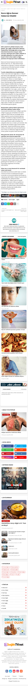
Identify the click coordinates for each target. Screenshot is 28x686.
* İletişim (14, 676)
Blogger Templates (13, 678)
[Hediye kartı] (4, 548)
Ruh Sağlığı (5, 574)
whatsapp (8, 449)
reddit (21, 449)
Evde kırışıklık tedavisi (13, 553)
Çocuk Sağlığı (6, 577)
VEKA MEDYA (13, 224)
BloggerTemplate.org (14, 681)
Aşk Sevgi (15, 592)
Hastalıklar (14, 572)
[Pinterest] (11, 204)
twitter (21, 446)
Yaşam (12, 574)
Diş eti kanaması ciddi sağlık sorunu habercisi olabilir (13, 259)
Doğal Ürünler (6, 569)
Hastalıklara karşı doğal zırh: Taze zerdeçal (13, 524)
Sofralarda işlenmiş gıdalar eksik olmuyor (12, 353)
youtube (21, 457)
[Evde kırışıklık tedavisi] (4, 555)
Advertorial (15, 587)
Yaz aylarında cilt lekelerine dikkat (10, 306)
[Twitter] (5, 204)
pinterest (8, 453)
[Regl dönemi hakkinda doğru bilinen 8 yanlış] (4, 540)
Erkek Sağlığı (15, 569)
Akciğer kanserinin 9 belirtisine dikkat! (11, 432)
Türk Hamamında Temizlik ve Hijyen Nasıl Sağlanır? (16, 532)
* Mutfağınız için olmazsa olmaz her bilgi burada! (13, 192)
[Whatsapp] (8, 204)
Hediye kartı (11, 546)
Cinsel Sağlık (6, 567)
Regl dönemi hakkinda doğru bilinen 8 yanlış (17, 539)
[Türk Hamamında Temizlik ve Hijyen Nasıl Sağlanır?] (4, 533)
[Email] (14, 204)
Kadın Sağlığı (22, 572)
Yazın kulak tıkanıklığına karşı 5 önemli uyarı (12, 283)
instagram (8, 457)
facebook (8, 446)
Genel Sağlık (12, 199)
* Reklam (21, 676)
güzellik (15, 608)
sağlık (8, 8)
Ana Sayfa (3, 8)
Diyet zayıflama (15, 567)
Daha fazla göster (22, 236)
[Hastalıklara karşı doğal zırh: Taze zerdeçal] (14, 509)
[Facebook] (2, 204)
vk (21, 453)
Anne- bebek (15, 590)
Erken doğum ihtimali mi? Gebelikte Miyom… (12, 376)
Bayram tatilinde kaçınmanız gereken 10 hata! (13, 329)
